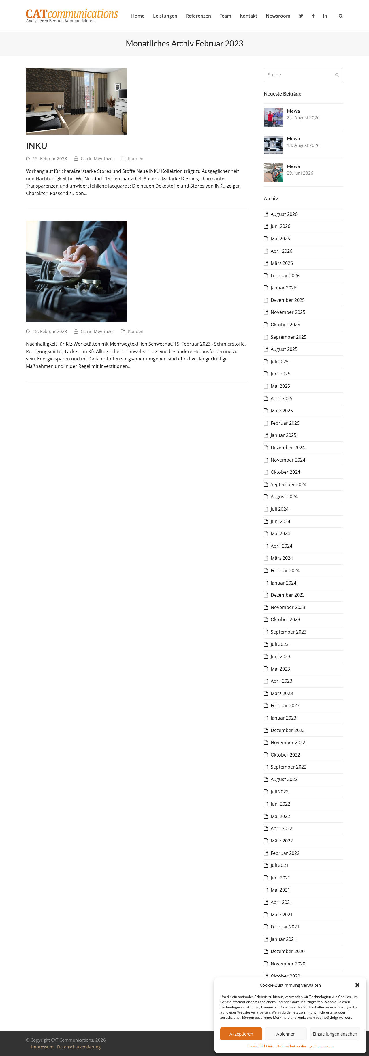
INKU (36, 146)
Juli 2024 (280, 509)
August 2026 (284, 214)
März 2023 (282, 693)
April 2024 (281, 546)
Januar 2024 (283, 583)
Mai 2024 (280, 533)
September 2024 (288, 484)
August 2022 (284, 779)
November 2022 (288, 742)
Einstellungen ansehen (335, 1034)
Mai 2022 (280, 816)
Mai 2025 (280, 386)
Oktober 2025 (285, 324)
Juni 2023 (280, 656)
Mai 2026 (280, 238)
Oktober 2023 (285, 619)
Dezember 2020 (288, 951)
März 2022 (282, 841)
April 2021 (281, 902)
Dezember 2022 (288, 730)
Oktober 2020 (285, 976)
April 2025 (281, 398)
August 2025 (284, 349)
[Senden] (337, 75)
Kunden (135, 158)
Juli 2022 (280, 792)
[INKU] (76, 101)
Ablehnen (285, 1034)
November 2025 (288, 312)
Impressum (324, 1046)
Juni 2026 (280, 226)
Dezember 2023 (288, 595)
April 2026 (281, 251)
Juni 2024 (280, 521)
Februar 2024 (285, 570)
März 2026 (282, 263)
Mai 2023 (280, 669)
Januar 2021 (283, 939)
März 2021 (282, 914)
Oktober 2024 (285, 472)
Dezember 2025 (288, 300)
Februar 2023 (285, 705)
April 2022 (281, 828)
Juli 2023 (280, 644)
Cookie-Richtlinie (260, 1046)
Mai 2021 (280, 890)
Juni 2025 (280, 373)
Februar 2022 (285, 853)
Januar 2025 (283, 435)
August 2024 (284, 496)
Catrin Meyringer (97, 158)
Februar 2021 (285, 927)
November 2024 (288, 460)
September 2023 (288, 632)
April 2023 (281, 681)
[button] (357, 985)
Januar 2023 (283, 718)
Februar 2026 (285, 275)
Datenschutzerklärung (294, 1046)
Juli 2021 (280, 865)
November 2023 (288, 607)
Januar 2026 (283, 287)
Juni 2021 (280, 878)
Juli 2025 (280, 361)
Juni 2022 (280, 804)
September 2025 (288, 337)
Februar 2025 (285, 423)
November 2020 (288, 963)
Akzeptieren (241, 1034)
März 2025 (282, 410)
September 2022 (288, 767)
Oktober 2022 (285, 755)
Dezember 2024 (288, 447)
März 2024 (282, 558)
